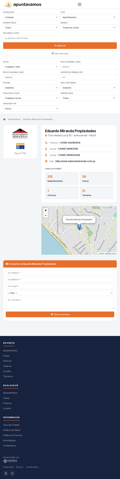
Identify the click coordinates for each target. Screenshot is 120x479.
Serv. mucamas (68, 83)
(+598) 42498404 (70, 142)
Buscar (62, 45)
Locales (7, 371)
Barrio (64, 23)
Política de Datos (11, 430)
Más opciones (61, 53)
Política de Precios (12, 435)
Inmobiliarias (14, 119)
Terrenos (86, 195)
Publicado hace (11, 93)
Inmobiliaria (67, 93)
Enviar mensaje (62, 314)
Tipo (63, 12)
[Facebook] (5, 473)
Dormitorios (9, 23)
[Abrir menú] (79, 4)
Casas (85, 181)
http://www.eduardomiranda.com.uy (75, 161)
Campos (7, 366)
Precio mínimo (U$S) (71, 62)
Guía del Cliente (11, 425)
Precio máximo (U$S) (13, 72)
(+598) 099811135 (68, 148)
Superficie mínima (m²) (72, 72)
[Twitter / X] (12, 473)
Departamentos (55, 181)
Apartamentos (10, 350)
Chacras (52, 195)
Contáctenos (9, 445)
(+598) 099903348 (69, 155)
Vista (6, 62)
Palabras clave (11, 33)
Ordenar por (9, 103)
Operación (8, 12)
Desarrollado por (11, 457)
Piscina (6, 83)
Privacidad (8, 467)
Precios (19, 467)
